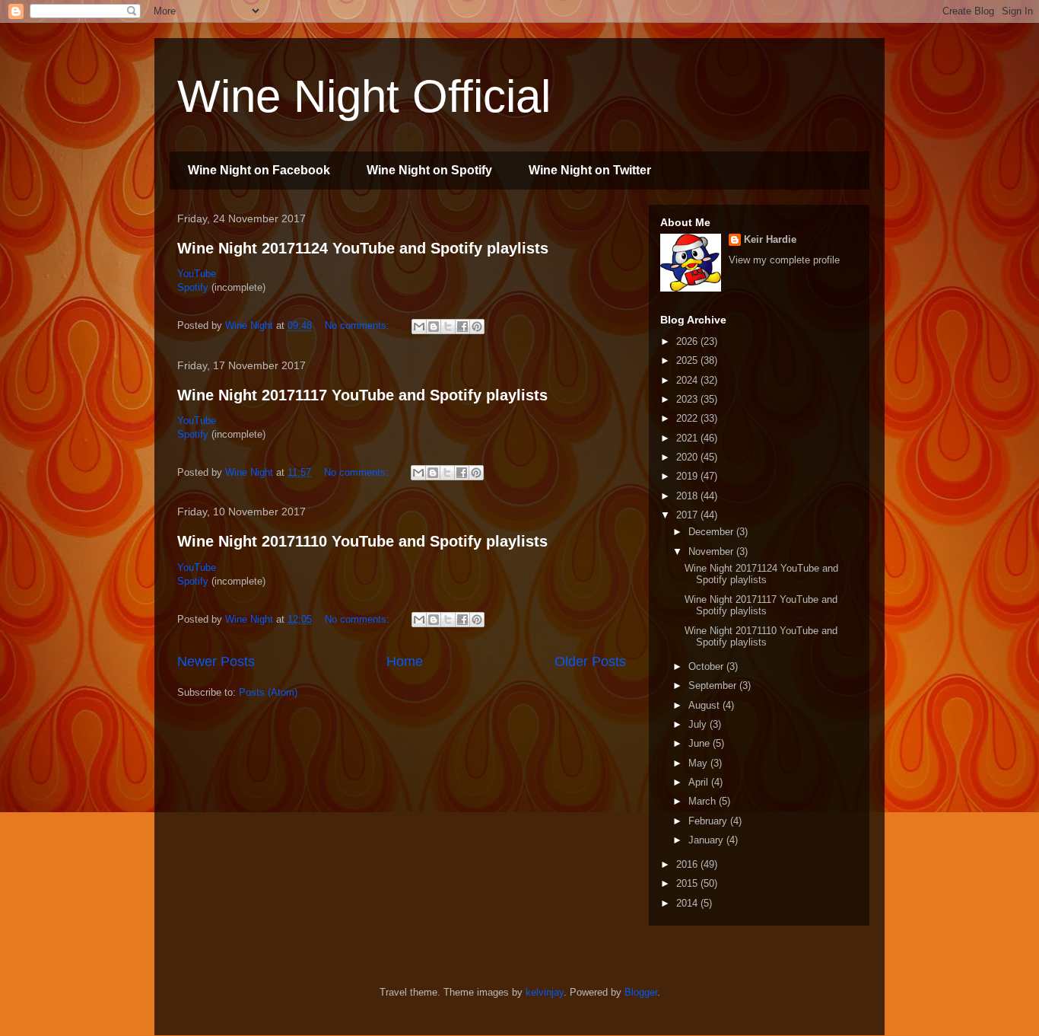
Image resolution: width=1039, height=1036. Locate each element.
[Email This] (419, 326)
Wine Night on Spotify (429, 170)
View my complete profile (784, 260)
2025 (688, 360)
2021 (688, 438)
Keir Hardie (770, 239)
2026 (688, 341)
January (707, 840)
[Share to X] (448, 326)
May (699, 763)
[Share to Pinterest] (477, 326)
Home (404, 661)
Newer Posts (216, 661)
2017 (688, 515)
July (699, 724)
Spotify (194, 287)
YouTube (196, 273)
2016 (688, 864)
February (709, 821)
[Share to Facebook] (462, 326)
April (699, 782)
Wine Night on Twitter (590, 170)
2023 (688, 399)
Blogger (640, 992)
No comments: (358, 325)
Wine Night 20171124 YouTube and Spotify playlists (362, 248)
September (713, 685)
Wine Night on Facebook (259, 170)
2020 (688, 457)
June (700, 743)
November (712, 551)
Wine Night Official (364, 96)
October (707, 666)
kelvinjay (545, 992)
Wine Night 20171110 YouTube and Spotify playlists (362, 541)
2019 (688, 476)
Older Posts (590, 661)
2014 (688, 903)
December (712, 531)
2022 (688, 418)
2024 (688, 380)
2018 (688, 496)
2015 (688, 883)
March (703, 801)
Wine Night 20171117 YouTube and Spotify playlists (362, 395)
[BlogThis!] (433, 326)
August (705, 705)
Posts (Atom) (268, 692)
